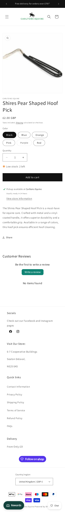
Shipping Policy (15, 402)
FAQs (9, 426)
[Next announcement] (58, 4)
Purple (26, 143)
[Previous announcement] (6, 4)
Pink (8, 142)
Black (9, 134)
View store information (19, 198)
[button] (7, 17)
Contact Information (18, 386)
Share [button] (9, 237)
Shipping (19, 122)
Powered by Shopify (44, 506)
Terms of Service (16, 410)
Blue (24, 134)
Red (39, 142)
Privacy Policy (14, 394)
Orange (40, 134)
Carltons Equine (27, 506)
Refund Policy (14, 418)
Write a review (33, 272)
